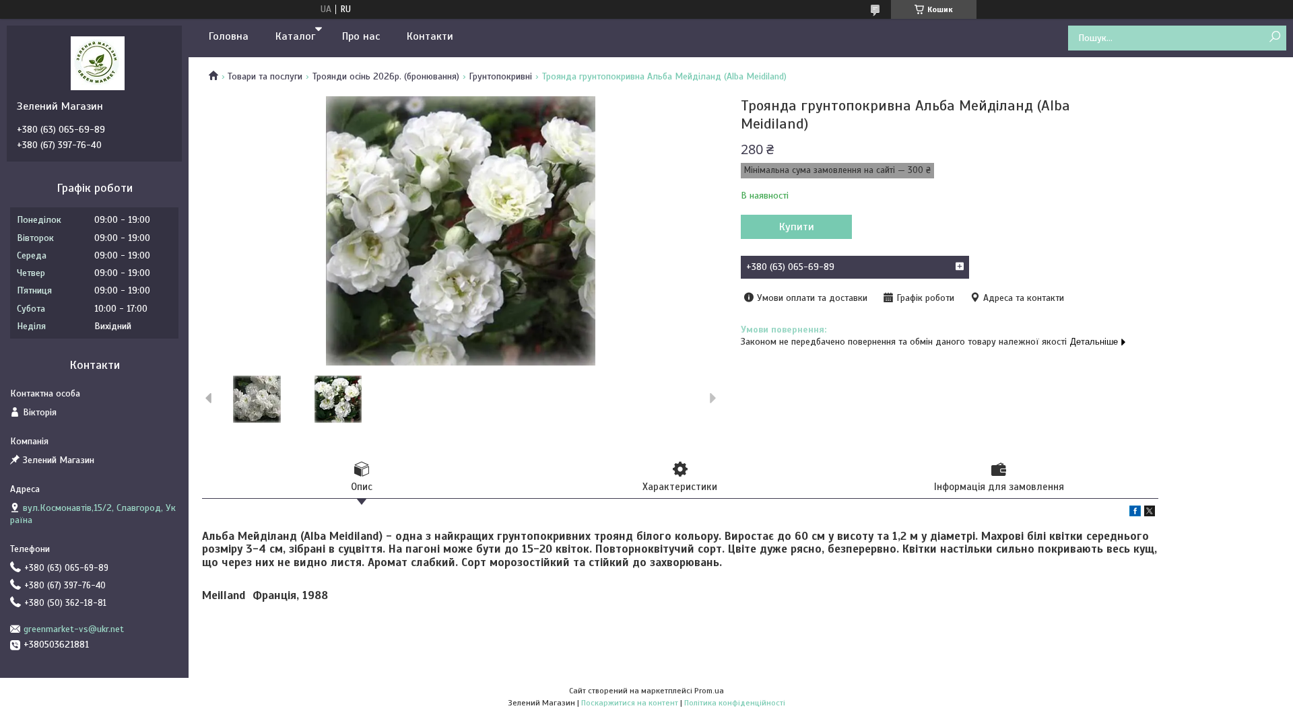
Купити (796, 227)
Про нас (361, 36)
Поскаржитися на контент (629, 702)
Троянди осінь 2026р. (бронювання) (385, 76)
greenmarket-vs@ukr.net (74, 629)
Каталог (295, 36)
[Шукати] (1274, 37)
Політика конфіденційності (734, 702)
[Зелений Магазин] (97, 63)
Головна (228, 36)
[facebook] (1135, 513)
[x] (1149, 513)
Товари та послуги (265, 76)
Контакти (430, 36)
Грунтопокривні (500, 76)
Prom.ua (709, 690)
